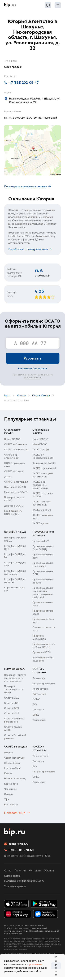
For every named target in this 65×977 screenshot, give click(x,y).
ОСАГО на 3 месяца (15, 444)
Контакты (35, 870)
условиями (35, 964)
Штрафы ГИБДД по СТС (15, 547)
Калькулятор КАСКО (44, 463)
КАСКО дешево (41, 523)
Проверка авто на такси (43, 604)
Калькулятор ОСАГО (16, 492)
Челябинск (10, 788)
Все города (11, 804)
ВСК (35, 704)
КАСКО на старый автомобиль (43, 475)
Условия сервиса (15, 886)
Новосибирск (12, 762)
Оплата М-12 (11, 713)
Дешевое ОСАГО (14, 505)
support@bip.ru (18, 843)
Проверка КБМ (41, 541)
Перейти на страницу (28, 249)
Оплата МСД (11, 697)
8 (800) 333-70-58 (21, 850)
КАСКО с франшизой (44, 468)
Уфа (6, 799)
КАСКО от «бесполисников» (43, 456)
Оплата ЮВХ (11, 708)
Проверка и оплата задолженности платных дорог (15, 678)
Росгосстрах (40, 688)
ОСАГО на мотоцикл (16, 481)
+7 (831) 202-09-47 (24, 83)
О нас (7, 870)
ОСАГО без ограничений (11, 456)
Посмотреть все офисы (25, 186)
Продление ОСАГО (15, 486)
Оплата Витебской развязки (15, 737)
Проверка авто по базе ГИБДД (43, 548)
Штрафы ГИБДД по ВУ (15, 556)
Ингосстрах (39, 693)
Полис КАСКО (40, 439)
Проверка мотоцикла (39, 637)
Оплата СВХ (11, 702)
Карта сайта (12, 875)
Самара (8, 794)
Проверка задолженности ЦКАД (13, 689)
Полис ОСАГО (12, 439)
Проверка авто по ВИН (43, 556)
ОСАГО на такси (13, 471)
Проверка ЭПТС (42, 652)
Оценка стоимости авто (44, 629)
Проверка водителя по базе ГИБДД (44, 645)
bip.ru (7, 395)
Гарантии (20, 870)
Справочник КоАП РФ (14, 589)
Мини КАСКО (40, 444)
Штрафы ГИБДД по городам (15, 581)
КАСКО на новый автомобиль (42, 503)
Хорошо (56, 965)
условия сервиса (32, 377)
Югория (21, 395)
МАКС (36, 714)
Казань (8, 773)
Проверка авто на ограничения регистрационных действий (43, 592)
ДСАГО (8, 476)
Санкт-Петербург (14, 757)
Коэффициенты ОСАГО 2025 (13, 512)
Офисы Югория (41, 395)
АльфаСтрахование (44, 683)
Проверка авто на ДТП (43, 573)
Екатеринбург (12, 768)
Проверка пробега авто (43, 620)
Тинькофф (39, 678)
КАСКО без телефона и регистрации (40, 485)
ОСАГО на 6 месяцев (16, 449)
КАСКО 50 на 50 (42, 509)
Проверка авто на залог (43, 612)
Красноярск (11, 783)
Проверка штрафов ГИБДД (15, 539)
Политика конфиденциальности (24, 881)
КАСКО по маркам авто (43, 516)
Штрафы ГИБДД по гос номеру (15, 572)
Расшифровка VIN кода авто (43, 659)
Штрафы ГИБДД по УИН (15, 564)
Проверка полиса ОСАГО (14, 499)
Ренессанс (39, 719)
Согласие (38, 709)
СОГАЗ (36, 699)
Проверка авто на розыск (43, 581)
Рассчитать (32, 358)
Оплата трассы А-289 (13, 728)
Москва (8, 752)
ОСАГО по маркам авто (14, 464)
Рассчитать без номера (32, 368)
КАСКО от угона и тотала (43, 495)
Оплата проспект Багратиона (14, 720)
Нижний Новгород (15, 778)
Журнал (49, 870)
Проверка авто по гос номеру (43, 564)
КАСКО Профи (41, 449)
